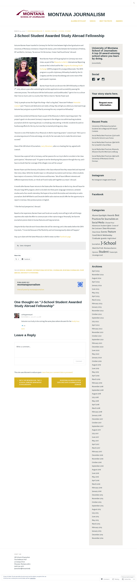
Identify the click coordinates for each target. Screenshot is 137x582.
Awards (119, 21)
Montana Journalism (76, 14)
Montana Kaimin (110, 248)
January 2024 (97, 285)
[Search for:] (134, 3)
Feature (54, 31)
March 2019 (96, 379)
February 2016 (97, 488)
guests (104, 238)
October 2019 (96, 361)
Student (68, 31)
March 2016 (96, 484)
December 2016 (97, 455)
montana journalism (71, 270)
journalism (57, 270)
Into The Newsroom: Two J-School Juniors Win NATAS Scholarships (30, 382)
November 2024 (98, 275)
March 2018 (96, 408)
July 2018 (95, 397)
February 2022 (97, 329)
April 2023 (95, 296)
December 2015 (97, 495)
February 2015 (97, 527)
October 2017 (96, 423)
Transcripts (113, 252)
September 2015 (97, 506)
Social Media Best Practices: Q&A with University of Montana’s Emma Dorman (105, 158)
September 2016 (98, 466)
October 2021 (96, 336)
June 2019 (95, 368)
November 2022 (98, 311)
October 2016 (96, 462)
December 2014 (97, 535)
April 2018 (95, 405)
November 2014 (97, 538)
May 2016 (95, 477)
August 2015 (96, 509)
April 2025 (95, 271)
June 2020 (95, 350)
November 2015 (97, 499)
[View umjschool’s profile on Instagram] (104, 79)
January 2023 (97, 307)
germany (29, 270)
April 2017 (95, 444)
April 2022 (96, 325)
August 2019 (96, 365)
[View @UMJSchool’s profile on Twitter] (99, 79)
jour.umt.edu (96, 63)
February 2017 (97, 452)
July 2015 (95, 513)
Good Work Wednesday (102, 235)
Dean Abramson (109, 228)
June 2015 (95, 517)
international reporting (43, 270)
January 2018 (96, 415)
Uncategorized (97, 255)
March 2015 (96, 524)
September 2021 (98, 340)
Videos (93, 21)
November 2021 (97, 332)
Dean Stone (96, 232)
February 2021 (97, 343)
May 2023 (95, 293)
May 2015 (95, 520)
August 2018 (96, 394)
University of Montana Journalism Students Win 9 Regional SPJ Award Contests (104, 128)
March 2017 (96, 448)
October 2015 (96, 502)
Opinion (95, 252)
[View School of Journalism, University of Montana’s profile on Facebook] (94, 79)
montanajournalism (34, 31)
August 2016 (96, 470)
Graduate (96, 238)
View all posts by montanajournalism (30, 290)
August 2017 (96, 430)
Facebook (97, 194)
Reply (23, 329)
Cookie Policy (33, 578)
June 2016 (95, 473)
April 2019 (95, 376)
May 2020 (95, 354)
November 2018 (97, 386)
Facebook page (65, 237)
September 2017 (97, 426)
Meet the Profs (105, 21)
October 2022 (97, 314)
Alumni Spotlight (78, 21)
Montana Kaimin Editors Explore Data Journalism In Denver (69, 382)
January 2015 (96, 531)
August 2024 (96, 278)
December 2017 (97, 419)
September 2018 (97, 390)
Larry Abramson (46, 146)
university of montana (29, 273)
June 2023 (95, 289)
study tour (75, 321)
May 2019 (95, 372)
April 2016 (95, 480)
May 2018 (95, 401)
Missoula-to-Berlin (61, 62)
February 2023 (97, 303)
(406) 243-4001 (19, 566)
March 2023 (96, 300)
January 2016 (96, 491)
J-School (61, 31)
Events (104, 232)
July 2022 (95, 321)
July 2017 (95, 433)
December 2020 (97, 347)
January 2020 (97, 358)
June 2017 (95, 437)
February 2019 (97, 383)
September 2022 (98, 318)
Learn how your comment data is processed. (57, 372)
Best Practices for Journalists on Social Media (105, 219)
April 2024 (95, 282)
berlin (22, 270)
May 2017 (95, 441)
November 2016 (97, 459)
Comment (79, 361)
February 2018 (97, 412)
